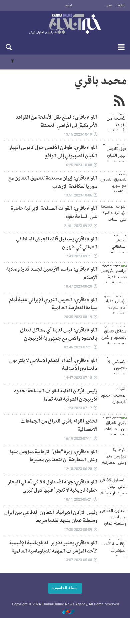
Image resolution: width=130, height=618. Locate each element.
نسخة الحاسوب (65, 588)
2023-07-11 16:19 (78, 439)
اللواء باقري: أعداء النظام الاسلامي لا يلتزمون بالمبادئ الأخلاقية (53, 365)
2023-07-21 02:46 (78, 347)
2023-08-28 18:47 (78, 287)
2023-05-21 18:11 (78, 500)
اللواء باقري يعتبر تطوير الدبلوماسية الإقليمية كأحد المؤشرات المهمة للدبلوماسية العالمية (53, 547)
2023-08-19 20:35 (78, 317)
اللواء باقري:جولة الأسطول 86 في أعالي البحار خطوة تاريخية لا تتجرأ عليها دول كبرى (52, 486)
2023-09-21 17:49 (78, 256)
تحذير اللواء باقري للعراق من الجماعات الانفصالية (59, 425)
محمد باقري (100, 81)
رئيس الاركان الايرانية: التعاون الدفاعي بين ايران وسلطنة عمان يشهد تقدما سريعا (50, 517)
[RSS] (119, 101)
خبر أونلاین (65, 24)
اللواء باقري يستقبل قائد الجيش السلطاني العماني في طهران (56, 243)
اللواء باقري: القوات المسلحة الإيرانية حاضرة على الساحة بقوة (54, 212)
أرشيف (68, 6)
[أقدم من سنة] (113, 122)
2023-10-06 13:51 (78, 195)
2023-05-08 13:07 (78, 560)
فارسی (109, 6)
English (121, 6)
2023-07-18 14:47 (78, 378)
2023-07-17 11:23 (78, 408)
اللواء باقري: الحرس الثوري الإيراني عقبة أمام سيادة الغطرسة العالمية (53, 304)
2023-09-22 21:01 (78, 226)
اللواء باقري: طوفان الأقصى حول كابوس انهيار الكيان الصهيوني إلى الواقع (53, 152)
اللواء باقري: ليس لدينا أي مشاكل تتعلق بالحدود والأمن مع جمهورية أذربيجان (58, 334)
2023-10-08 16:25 (78, 165)
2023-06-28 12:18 (78, 469)
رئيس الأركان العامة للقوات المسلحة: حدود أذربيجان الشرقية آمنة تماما (55, 395)
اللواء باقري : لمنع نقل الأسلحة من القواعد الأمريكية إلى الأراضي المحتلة (56, 121)
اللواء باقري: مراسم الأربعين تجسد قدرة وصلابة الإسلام (51, 273)
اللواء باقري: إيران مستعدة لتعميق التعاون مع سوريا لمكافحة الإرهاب (52, 182)
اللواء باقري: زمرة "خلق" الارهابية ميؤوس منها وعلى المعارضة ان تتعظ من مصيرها (53, 456)
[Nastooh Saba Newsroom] (65, 612)
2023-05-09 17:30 (78, 530)
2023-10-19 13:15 (78, 135)
